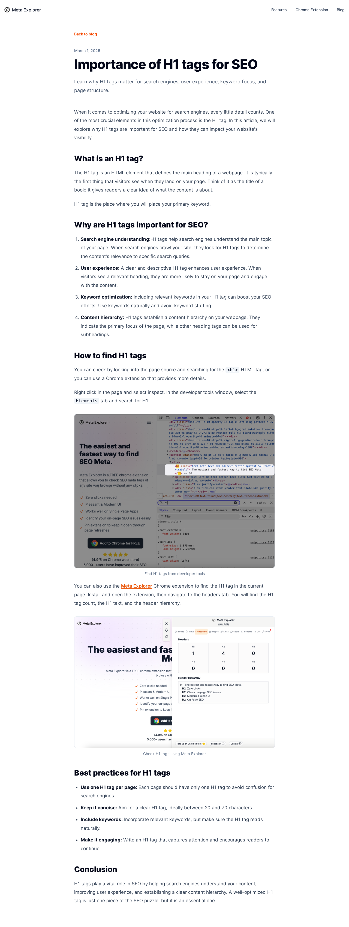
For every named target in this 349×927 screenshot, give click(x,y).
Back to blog (85, 34)
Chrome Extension (312, 9)
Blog (341, 9)
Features (279, 9)
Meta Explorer (136, 586)
